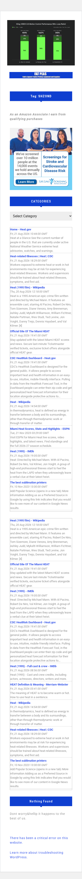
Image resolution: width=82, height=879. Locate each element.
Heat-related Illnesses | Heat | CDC (31, 256)
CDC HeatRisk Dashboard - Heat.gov (33, 358)
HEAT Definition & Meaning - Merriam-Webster (39, 684)
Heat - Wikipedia (20, 402)
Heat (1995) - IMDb (22, 451)
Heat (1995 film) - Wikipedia (27, 287)
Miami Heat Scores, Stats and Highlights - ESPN (40, 428)
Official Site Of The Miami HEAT (30, 331)
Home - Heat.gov (20, 229)
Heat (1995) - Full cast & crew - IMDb (33, 666)
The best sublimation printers (28, 482)
